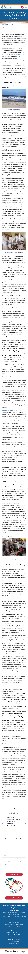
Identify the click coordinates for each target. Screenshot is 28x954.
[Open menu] (26, 7)
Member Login (3, 3)
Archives (14, 1)
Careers (2, 1)
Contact (9, 3)
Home (3, 24)
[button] (3, 823)
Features (2, 808)
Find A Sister (20, 1)
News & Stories (8, 1)
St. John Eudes (16, 54)
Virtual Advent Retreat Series (12, 818)
